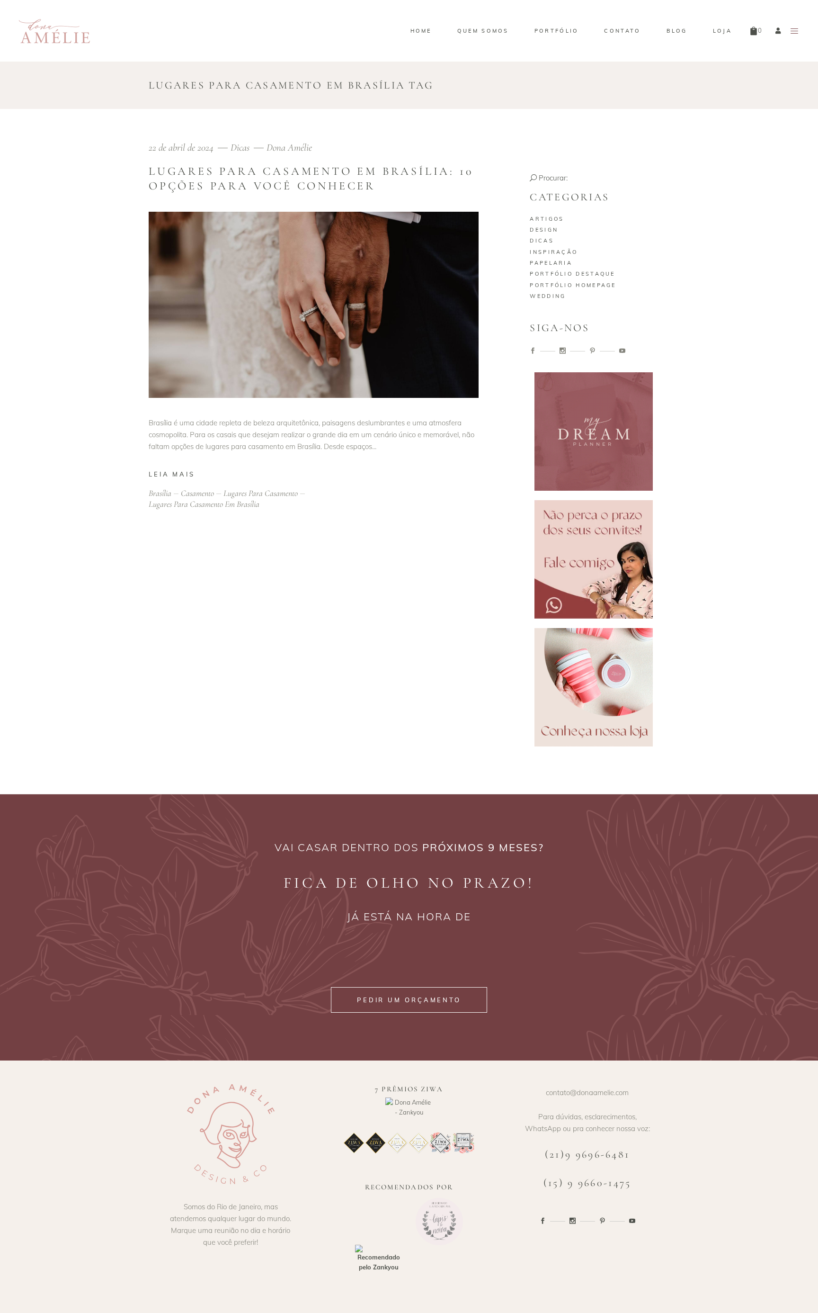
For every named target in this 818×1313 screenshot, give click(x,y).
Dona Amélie (289, 147)
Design (544, 229)
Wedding (548, 296)
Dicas (240, 147)
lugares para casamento (260, 493)
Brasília (160, 493)
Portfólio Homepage (573, 285)
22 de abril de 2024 (182, 147)
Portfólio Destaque (572, 273)
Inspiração (554, 252)
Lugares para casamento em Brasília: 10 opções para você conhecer (311, 178)
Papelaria (551, 263)
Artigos (547, 219)
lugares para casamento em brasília (204, 504)
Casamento (197, 493)
